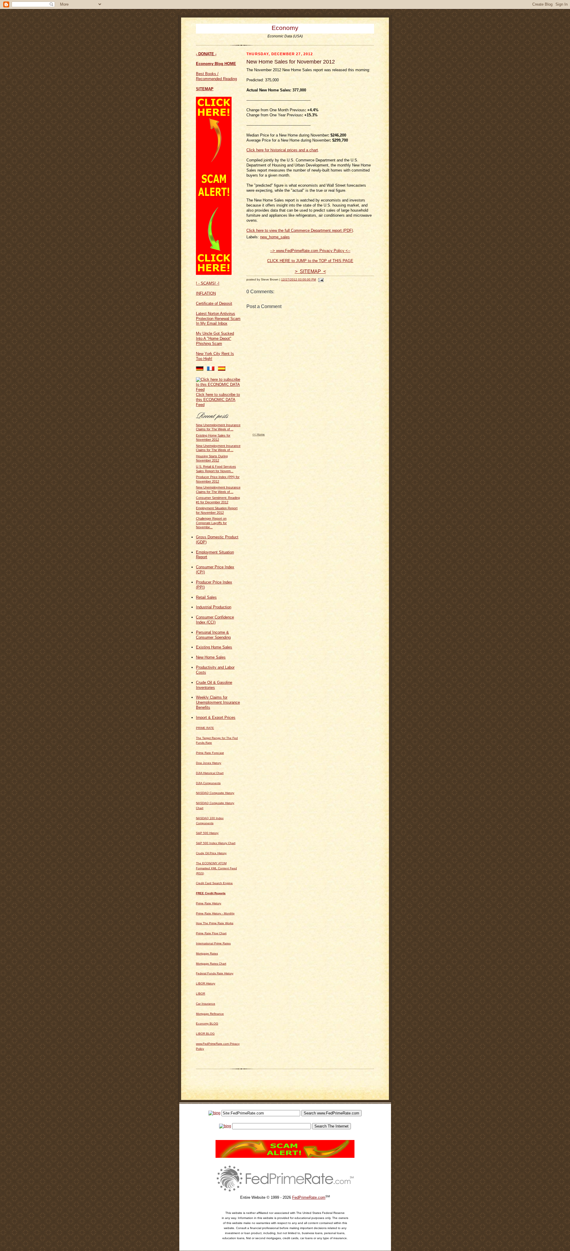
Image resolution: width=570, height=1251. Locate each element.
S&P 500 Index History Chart (215, 843)
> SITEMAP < (310, 271)
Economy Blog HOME (216, 63)
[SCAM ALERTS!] (214, 273)
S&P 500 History (207, 833)
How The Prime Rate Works (214, 923)
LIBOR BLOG (205, 1033)
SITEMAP (204, 89)
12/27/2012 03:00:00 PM (298, 279)
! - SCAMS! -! (207, 283)
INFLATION (206, 293)
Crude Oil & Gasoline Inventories (214, 685)
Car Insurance (205, 1003)
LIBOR (200, 993)
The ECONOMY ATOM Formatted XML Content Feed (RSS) (216, 868)
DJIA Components (208, 783)
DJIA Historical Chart (210, 773)
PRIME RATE (205, 728)
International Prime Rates (213, 943)
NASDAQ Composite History (215, 793)
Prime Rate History (208, 903)
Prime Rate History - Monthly (215, 913)
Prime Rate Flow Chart (211, 933)
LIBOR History (205, 983)
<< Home (258, 434)
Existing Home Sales (214, 647)
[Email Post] (320, 279)
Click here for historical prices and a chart (282, 150)
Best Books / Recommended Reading (216, 76)
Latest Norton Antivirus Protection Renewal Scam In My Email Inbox (218, 318)
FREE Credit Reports (211, 893)
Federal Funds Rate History (214, 973)
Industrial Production (213, 607)
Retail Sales (206, 597)
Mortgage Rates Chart (211, 963)
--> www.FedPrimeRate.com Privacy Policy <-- (310, 250)
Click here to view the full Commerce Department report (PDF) (299, 230)
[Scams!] (285, 1156)
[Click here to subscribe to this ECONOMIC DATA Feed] (218, 389)
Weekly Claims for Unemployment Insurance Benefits (218, 702)
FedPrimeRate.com (308, 1197)
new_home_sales (275, 237)
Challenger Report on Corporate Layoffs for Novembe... (211, 523)
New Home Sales (211, 657)
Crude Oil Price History (211, 853)
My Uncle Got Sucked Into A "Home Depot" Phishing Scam (215, 338)
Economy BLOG (207, 1023)
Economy (285, 27)
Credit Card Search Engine (214, 883)
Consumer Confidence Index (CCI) (215, 619)
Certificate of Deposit (214, 303)
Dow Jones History (208, 763)
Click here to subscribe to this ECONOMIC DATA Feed (218, 399)
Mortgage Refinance (210, 1013)
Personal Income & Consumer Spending (213, 635)
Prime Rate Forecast (210, 752)
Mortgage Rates (207, 953)
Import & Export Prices (215, 717)
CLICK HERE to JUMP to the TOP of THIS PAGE (310, 261)
